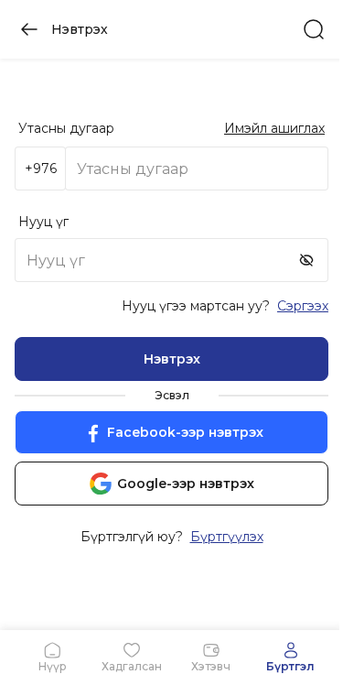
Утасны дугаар (66, 128)
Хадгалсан (132, 666)
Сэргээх (302, 306)
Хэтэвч (210, 666)
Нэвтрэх (172, 359)
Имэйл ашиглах (274, 128)
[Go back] (29, 29)
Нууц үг (43, 221)
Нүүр (52, 666)
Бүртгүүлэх (226, 536)
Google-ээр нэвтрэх (185, 483)
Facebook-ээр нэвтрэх (185, 432)
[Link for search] (314, 29)
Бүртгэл (290, 666)
